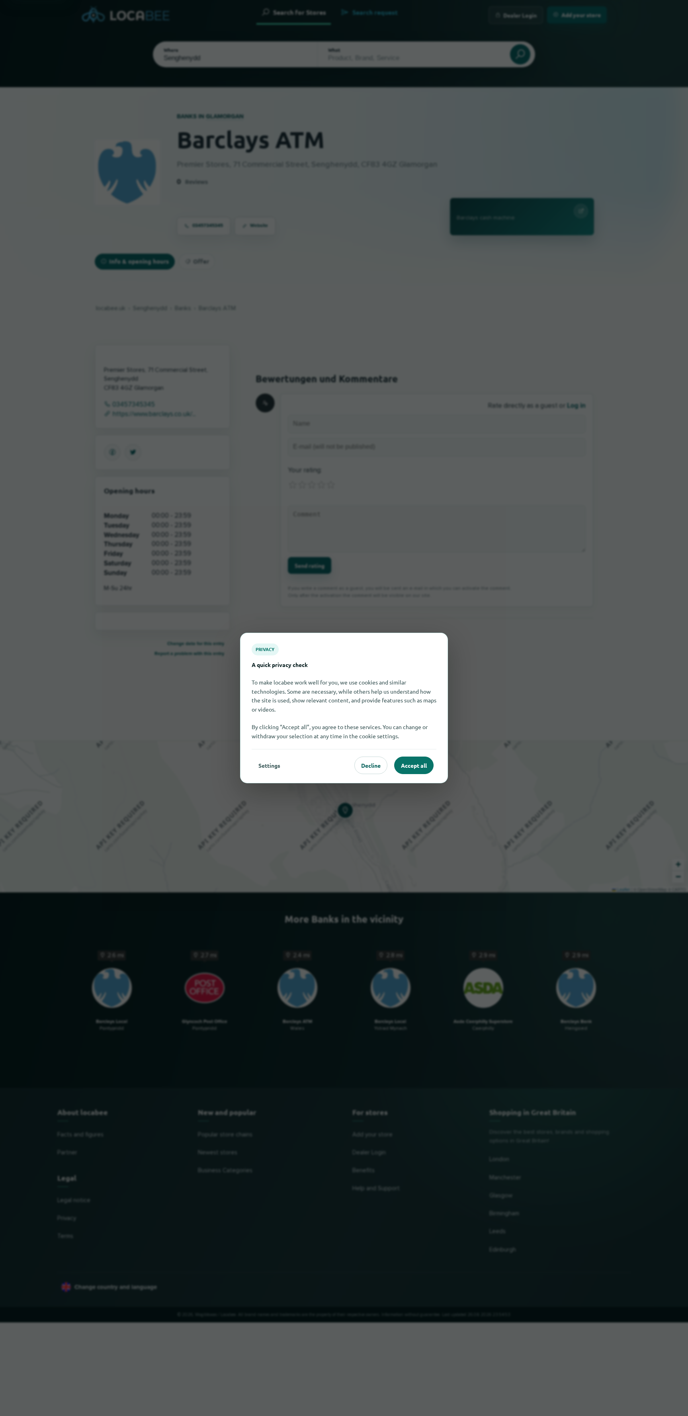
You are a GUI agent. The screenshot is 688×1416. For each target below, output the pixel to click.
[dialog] (344, 708)
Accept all (414, 765)
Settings (269, 765)
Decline (371, 765)
